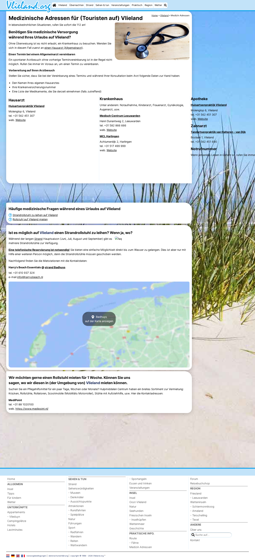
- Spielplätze (76, 514)
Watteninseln (198, 502)
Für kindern (14, 497)
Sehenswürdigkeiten (81, 488)
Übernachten (76, 5)
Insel (10, 489)
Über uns (196, 529)
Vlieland (62, 5)
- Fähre (134, 542)
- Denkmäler (76, 497)
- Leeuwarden (199, 497)
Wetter (158, 5)
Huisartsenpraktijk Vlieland (26, 106)
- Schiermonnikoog (202, 506)
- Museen (74, 492)
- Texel (194, 519)
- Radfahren (75, 532)
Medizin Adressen (140, 547)
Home (11, 478)
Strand (89, 5)
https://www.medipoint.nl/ (31, 408)
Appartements (16, 512)
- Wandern (74, 536)
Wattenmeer (136, 523)
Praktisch (137, 5)
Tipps (10, 493)
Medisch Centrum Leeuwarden (120, 115)
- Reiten (73, 540)
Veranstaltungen (120, 5)
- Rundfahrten (77, 510)
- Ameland (196, 510)
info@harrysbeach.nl (30, 277)
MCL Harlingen (109, 136)
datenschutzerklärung (58, 556)
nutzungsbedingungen (36, 556)
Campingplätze (16, 520)
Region (148, 5)
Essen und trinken (140, 483)
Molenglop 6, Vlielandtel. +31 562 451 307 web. (22, 116)
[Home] (54, 5)
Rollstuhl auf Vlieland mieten (30, 219)
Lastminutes (15, 529)
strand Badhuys (55, 267)
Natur (71, 519)
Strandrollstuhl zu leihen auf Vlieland (35, 215)
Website (20, 120)
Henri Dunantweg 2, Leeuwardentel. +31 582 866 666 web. (120, 125)
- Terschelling (198, 515)
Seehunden (136, 510)
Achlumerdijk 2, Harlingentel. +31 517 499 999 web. (116, 146)
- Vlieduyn (13, 516)
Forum (194, 478)
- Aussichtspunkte (79, 501)
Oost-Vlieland (137, 502)
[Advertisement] (99, 193)
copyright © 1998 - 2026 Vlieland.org (87, 556)
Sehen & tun (102, 5)
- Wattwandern (77, 545)
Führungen (75, 523)
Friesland (195, 493)
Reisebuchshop (200, 483)
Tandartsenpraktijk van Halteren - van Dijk (218, 132)
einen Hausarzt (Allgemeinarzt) (63, 47)
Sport (71, 527)
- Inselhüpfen (137, 519)
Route (133, 538)
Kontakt (195, 540)
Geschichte (136, 528)
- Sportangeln (138, 478)
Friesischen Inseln (140, 515)
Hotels (11, 525)
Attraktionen (76, 506)
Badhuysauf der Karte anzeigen (99, 319)
